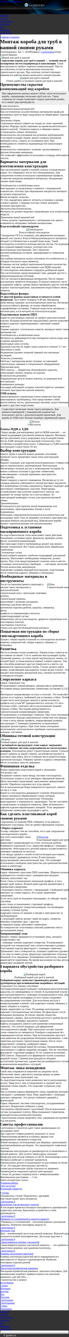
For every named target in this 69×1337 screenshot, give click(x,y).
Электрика (6, 33)
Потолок (4, 24)
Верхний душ (7, 1230)
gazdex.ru (37, 5)
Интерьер (5, 30)
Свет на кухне (8, 1185)
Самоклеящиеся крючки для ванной (19, 1242)
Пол (2, 27)
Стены (3, 1305)
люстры (4, 1291)
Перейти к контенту (11, 1)
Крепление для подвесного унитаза (19, 1204)
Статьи (4, 18)
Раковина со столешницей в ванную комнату (24, 1219)
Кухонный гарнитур (11, 1188)
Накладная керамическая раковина (19, 1268)
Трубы (5, 1193)
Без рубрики (6, 1282)
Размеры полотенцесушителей (16, 1253)
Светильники (7, 1303)
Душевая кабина (9, 1183)
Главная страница (9, 37)
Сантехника (6, 21)
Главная (4, 15)
